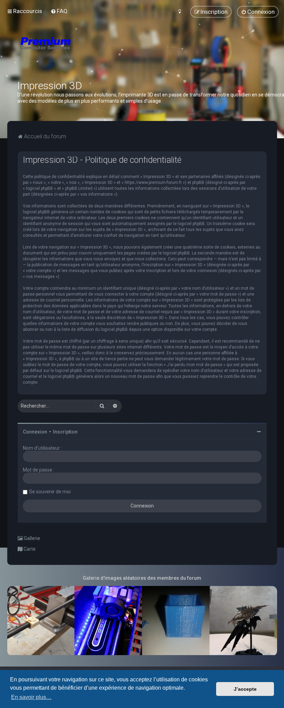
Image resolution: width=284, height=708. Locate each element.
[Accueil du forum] (86, 52)
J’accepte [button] (245, 689)
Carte (29, 549)
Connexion (35, 432)
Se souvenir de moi (50, 491)
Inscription (65, 432)
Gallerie (31, 538)
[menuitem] (59, 11)
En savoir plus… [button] (31, 697)
